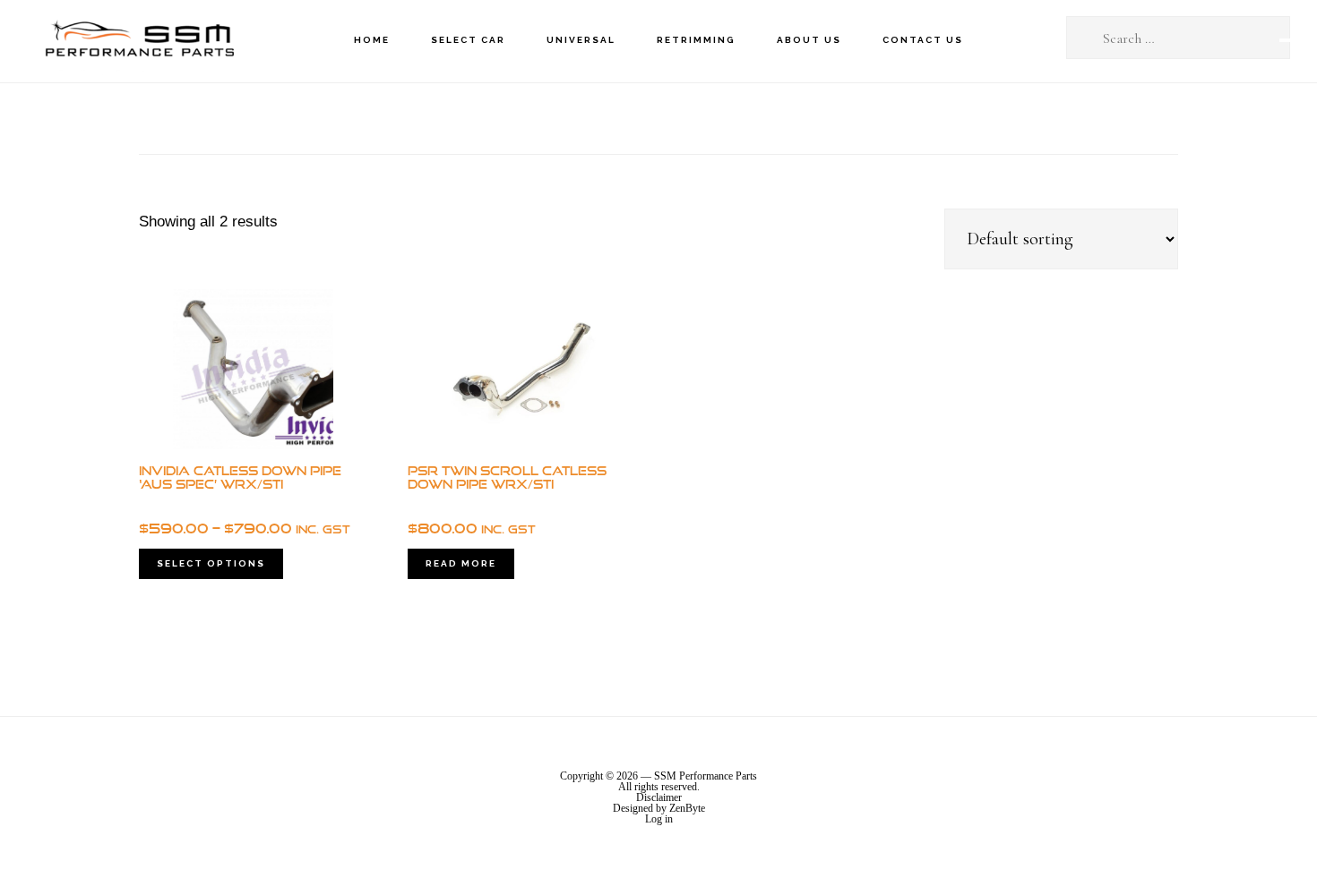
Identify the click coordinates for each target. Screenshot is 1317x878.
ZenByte (687, 808)
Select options (211, 563)
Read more (461, 563)
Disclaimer (659, 797)
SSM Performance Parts (139, 41)
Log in (659, 819)
